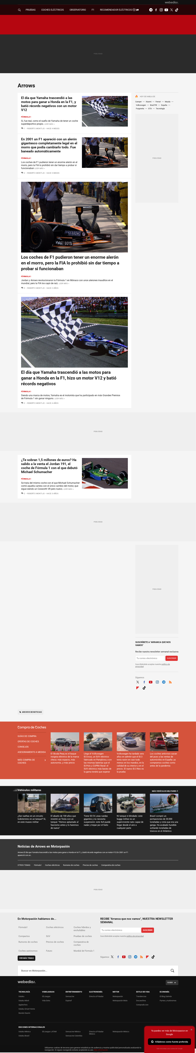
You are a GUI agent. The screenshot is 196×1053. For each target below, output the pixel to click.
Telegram (151, 10)
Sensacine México (73, 1031)
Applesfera (23, 1005)
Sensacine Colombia (74, 1036)
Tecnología (160, 108)
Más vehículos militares (164, 791)
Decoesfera (141, 1000)
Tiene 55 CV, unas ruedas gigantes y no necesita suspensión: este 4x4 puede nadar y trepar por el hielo (97, 820)
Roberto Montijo (36, 128)
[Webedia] (171, 2)
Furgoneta (140, 108)
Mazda (167, 102)
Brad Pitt (153, 105)
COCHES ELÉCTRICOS (52, 9)
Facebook (156, 10)
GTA (150, 108)
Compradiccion (142, 1005)
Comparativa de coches (110, 865)
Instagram (161, 10)
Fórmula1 (26, 117)
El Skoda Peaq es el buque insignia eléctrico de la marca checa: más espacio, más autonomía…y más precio (65, 758)
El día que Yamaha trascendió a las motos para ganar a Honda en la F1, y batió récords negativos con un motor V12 (49, 104)
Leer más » (49, 124)
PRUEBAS (31, 9)
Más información (101, 1050)
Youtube (166, 10)
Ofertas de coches (28, 741)
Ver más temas (26, 958)
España (164, 105)
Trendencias (141, 996)
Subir (170, 982)
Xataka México (25, 1031)
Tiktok (176, 10)
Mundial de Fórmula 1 (84, 951)
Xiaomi (148, 102)
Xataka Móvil (24, 1000)
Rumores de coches (71, 865)
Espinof (69, 1000)
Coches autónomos (28, 951)
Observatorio (78, 9)
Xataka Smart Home (27, 1009)
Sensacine (70, 996)
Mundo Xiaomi (24, 1013)
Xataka (21, 996)
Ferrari (158, 102)
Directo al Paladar (96, 996)
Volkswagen (141, 105)
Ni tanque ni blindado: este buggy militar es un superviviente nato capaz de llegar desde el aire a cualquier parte (130, 822)
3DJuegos (46, 996)
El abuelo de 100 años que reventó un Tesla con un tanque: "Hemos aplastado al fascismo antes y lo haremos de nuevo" (65, 822)
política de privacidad (135, 936)
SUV (48, 936)
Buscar (172, 970)
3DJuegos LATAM (49, 1031)
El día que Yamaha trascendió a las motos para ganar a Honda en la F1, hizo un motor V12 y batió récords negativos (68, 378)
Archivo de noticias (32, 712)
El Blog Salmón (166, 996)
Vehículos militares (29, 790)
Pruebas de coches (83, 936)
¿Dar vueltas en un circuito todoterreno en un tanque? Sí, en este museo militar (32, 819)
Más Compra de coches (26, 761)
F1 (93, 9)
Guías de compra (27, 736)
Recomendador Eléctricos (116, 9)
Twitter (171, 10)
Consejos (23, 747)
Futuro (49, 951)
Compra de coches (32, 727)
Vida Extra (46, 1000)
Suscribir (171, 658)
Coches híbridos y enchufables (82, 929)
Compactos (24, 936)
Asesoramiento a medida (32, 752)
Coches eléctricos (52, 865)
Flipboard (137, 687)
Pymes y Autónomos (168, 1000)
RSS (170, 681)
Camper (138, 102)
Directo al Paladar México (96, 1032)
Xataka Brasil (24, 1036)
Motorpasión (118, 996)
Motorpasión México (121, 1031)
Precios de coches (90, 865)
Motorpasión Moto (120, 1000)
